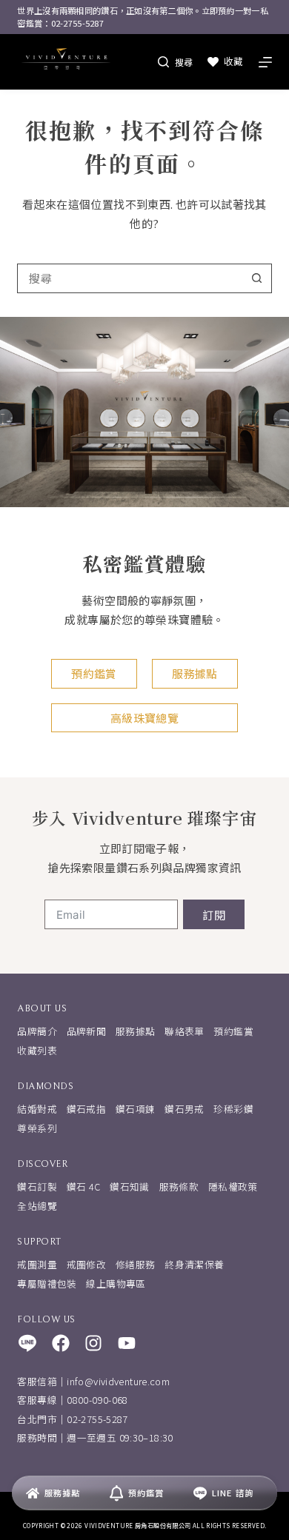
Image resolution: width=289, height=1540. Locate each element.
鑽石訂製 (37, 1186)
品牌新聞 (87, 1031)
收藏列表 (37, 1050)
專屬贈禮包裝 (46, 1283)
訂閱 (213, 915)
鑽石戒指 (87, 1109)
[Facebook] (61, 1343)
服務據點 (136, 1031)
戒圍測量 (37, 1264)
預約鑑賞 (233, 1031)
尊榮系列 (37, 1128)
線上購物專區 (115, 1283)
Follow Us (46, 1319)
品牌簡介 (37, 1031)
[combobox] (130, 278)
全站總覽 (37, 1206)
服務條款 (179, 1186)
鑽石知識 (130, 1186)
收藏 (233, 61)
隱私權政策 (233, 1186)
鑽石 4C (84, 1186)
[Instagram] (93, 1343)
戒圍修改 (87, 1264)
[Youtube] (127, 1343)
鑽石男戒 (185, 1109)
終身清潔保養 (194, 1264)
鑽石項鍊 (136, 1109)
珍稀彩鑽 (233, 1109)
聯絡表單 (185, 1031)
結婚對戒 (37, 1109)
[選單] (265, 62)
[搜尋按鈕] (257, 278)
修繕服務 (136, 1264)
